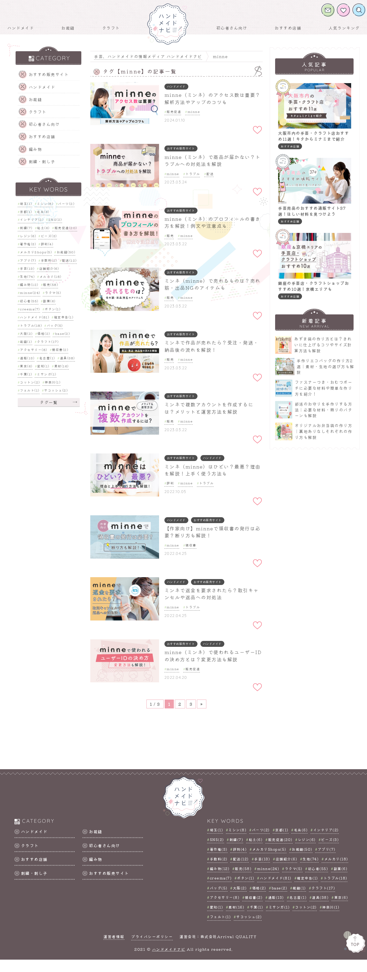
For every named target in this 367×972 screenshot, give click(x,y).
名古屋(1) (47, 358)
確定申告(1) (63, 317)
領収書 (190, 545)
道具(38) (67, 358)
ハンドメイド (20, 28)
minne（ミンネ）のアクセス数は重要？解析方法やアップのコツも (212, 98)
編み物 (35, 149)
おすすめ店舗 (288, 28)
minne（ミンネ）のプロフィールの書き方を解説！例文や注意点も (212, 222)
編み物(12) (29, 284)
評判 (170, 483)
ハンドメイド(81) (34, 317)
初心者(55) (29, 300)
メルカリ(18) (50, 276)
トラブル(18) (31, 325)
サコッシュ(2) (56, 390)
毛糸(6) (43, 211)
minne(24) (30, 292)
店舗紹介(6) (49, 268)
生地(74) (27, 276)
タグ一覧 (48, 402)
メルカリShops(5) (36, 252)
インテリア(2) (32, 219)
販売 (170, 235)
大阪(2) (26, 333)
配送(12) (69, 260)
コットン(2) (30, 382)
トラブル (192, 173)
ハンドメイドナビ (168, 949)
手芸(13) (27, 268)
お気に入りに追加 (257, 122)
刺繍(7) (26, 227)
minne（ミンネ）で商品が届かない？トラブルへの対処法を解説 (212, 160)
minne (194, 111)
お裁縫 (68, 28)
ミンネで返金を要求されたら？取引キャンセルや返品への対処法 (211, 594)
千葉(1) (26, 373)
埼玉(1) (26, 203)
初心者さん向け (231, 28)
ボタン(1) (52, 308)
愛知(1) (43, 366)
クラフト (111, 28)
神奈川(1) (52, 382)
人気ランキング (344, 28)
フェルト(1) (29, 390)
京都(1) (26, 211)
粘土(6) (43, 227)
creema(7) (30, 308)
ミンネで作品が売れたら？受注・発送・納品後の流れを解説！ (211, 346)
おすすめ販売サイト (49, 74)
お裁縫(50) (66, 252)
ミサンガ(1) (46, 373)
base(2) (62, 333)
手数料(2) (49, 260)
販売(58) (50, 284)
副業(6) (49, 300)
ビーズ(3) (49, 235)
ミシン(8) (45, 203)
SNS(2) (55, 219)
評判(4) (47, 244)
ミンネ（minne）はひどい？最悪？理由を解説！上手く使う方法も (212, 470)
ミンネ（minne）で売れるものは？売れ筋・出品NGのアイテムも (212, 284)
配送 (210, 173)
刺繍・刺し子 (42, 161)
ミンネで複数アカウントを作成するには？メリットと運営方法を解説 (209, 408)
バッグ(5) (55, 325)
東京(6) (26, 366)
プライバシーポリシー (152, 936)
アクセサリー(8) (33, 349)
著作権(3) (28, 244)
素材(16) (61, 366)
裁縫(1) (26, 341)
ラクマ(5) (53, 292)
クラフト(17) (48, 341)
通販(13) (27, 358)
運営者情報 (113, 936)
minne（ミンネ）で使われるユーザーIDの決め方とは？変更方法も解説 (213, 655)
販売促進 (174, 111)
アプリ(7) (28, 260)
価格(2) (43, 333)
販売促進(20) (66, 227)
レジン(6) (28, 235)
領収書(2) (60, 349)
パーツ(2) (66, 203)
